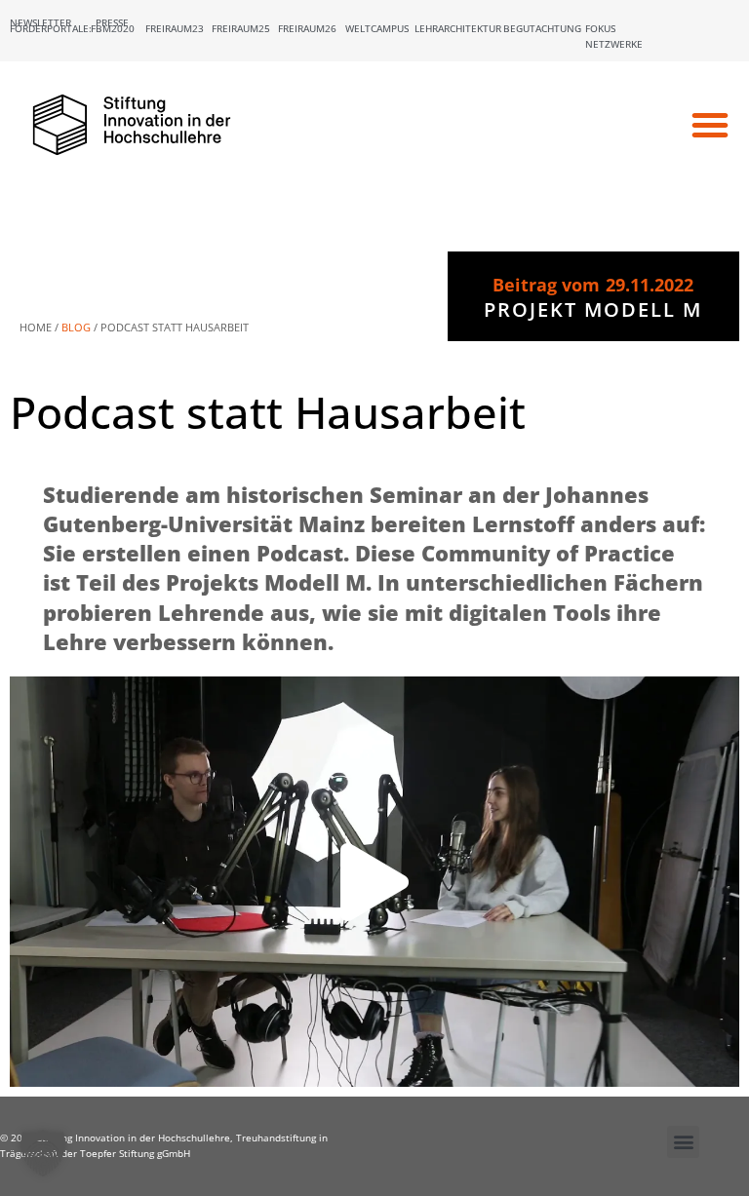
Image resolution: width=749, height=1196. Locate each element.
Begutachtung (542, 28)
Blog (76, 327)
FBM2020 (113, 28)
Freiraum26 (307, 28)
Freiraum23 (174, 28)
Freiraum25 (241, 28)
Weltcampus (377, 28)
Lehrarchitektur (457, 28)
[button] (710, 125)
